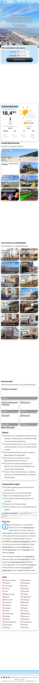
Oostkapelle (8, 625)
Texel (6, 591)
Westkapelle (26, 580)
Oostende (25, 611)
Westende (25, 616)
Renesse (7, 619)
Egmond (6, 597)
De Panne (25, 627)
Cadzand (25, 594)
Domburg (7, 627)
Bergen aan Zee (9, 594)
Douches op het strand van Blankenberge (17, 493)
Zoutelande (26, 583)
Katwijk (6, 611)
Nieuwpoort (26, 619)
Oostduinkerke (27, 622)
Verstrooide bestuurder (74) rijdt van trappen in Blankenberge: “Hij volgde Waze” (19, 454)
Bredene (25, 608)
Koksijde (25, 625)
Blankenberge (28, 527)
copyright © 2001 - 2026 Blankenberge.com (26, 681)
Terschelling (8, 586)
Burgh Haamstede (10, 622)
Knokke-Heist (26, 597)
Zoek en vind (20, 60)
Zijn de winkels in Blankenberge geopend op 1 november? (19, 500)
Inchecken (13, 52)
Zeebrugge (25, 600)
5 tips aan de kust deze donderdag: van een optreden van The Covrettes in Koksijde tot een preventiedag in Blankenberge (19, 466)
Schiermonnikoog (10, 580)
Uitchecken (13, 55)
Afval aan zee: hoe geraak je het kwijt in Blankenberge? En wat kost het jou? (17, 459)
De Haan (25, 605)
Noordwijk (7, 608)
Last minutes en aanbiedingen (13, 243)
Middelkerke (26, 613)
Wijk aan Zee (8, 600)
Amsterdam (8, 602)
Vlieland (6, 588)
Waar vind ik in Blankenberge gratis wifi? (17, 496)
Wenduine (25, 602)
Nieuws (5, 432)
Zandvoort (7, 605)
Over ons (6, 521)
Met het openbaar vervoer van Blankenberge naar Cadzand (20, 508)
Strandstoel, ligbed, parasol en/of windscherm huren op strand (19, 488)
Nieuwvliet (25, 591)
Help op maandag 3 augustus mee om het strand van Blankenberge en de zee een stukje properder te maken (20, 447)
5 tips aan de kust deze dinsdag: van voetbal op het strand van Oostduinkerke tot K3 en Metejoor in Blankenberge (20, 474)
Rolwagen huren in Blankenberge (15, 504)
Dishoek (25, 586)
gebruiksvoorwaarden (7, 681)
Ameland (7, 583)
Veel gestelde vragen (11, 484)
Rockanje (7, 616)
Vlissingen (25, 588)
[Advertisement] (19, 83)
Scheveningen (8, 613)
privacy (14, 681)
